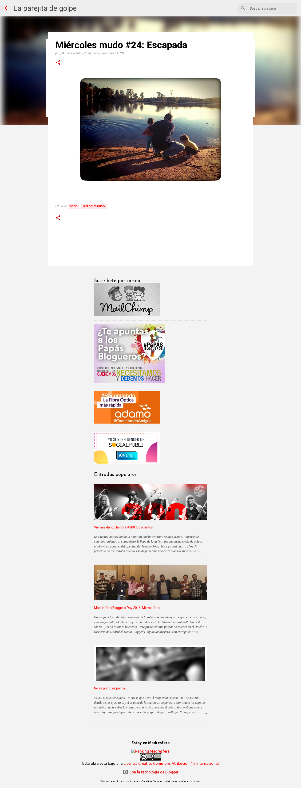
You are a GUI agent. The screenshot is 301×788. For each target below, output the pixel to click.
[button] (58, 63)
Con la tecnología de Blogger (153, 772)
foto (73, 206)
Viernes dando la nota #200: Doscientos (123, 527)
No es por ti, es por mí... (111, 688)
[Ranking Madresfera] (150, 751)
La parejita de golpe (45, 8)
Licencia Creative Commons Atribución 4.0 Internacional (171, 763)
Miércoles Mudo (94, 206)
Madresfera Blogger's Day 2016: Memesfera (127, 608)
